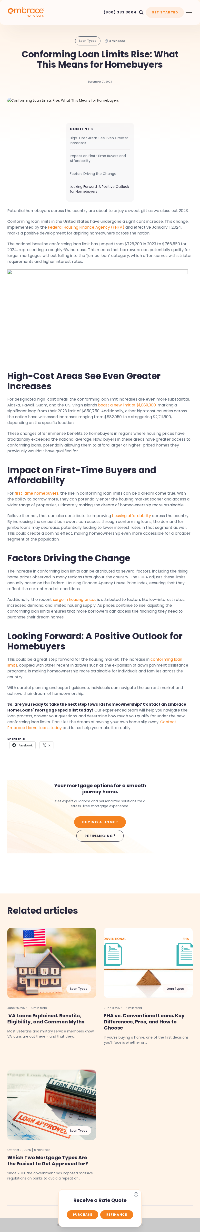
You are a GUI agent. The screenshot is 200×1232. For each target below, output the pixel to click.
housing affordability (131, 516)
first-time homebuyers (37, 493)
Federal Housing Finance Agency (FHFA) (86, 227)
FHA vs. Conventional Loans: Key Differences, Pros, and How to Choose (144, 1021)
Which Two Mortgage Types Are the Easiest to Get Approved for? (47, 1160)
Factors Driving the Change (93, 173)
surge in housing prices (74, 599)
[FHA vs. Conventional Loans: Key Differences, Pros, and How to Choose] (148, 963)
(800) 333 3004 (120, 12)
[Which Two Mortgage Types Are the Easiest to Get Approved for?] (51, 1105)
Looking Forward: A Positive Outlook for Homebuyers (99, 189)
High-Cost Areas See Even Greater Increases (99, 140)
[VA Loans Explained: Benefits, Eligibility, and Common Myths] (51, 963)
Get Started (165, 12)
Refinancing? (99, 835)
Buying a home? (100, 822)
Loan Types (87, 41)
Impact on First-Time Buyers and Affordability (98, 158)
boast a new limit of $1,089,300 (127, 405)
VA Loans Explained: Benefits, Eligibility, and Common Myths (45, 1018)
